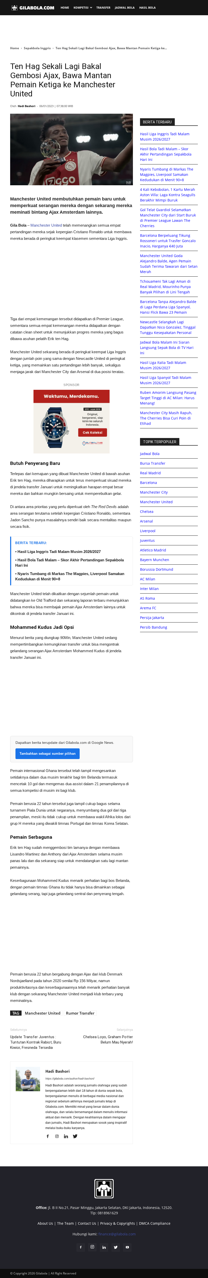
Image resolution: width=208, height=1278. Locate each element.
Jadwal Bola (150, 453)
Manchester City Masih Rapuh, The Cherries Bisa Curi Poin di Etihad (166, 418)
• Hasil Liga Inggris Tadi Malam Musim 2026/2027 (58, 551)
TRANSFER (103, 7)
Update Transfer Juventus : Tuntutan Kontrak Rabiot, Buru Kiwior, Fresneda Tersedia (35, 1042)
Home (14, 48)
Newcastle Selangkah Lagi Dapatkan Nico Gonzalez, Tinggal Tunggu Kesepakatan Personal (168, 327)
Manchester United (46, 225)
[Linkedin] (68, 1137)
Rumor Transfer (80, 1013)
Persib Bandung (153, 627)
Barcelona (148, 482)
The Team (65, 1223)
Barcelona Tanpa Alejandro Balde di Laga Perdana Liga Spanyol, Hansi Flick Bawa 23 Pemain (168, 307)
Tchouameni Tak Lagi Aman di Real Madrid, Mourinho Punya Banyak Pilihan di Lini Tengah (165, 286)
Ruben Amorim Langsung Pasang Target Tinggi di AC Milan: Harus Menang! (168, 398)
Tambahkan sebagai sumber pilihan (48, 753)
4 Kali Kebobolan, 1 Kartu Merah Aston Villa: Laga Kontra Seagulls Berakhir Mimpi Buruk (167, 195)
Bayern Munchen (154, 559)
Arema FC (148, 608)
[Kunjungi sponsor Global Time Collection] (71, 421)
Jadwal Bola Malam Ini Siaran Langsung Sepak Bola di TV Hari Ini (167, 347)
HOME (65, 7)
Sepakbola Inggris (37, 48)
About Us (45, 1223)
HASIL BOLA (147, 7)
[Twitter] (77, 1137)
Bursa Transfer (152, 463)
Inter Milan (149, 588)
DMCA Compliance (154, 1223)
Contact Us (87, 1223)
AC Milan (147, 579)
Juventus (147, 540)
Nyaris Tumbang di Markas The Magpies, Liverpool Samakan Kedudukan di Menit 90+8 (166, 174)
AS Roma (147, 598)
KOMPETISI (81, 7)
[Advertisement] (104, 30)
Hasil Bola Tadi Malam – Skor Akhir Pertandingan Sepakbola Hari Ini (166, 154)
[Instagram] (59, 1137)
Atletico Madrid (153, 550)
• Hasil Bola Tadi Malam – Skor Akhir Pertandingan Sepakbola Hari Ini (69, 562)
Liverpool (147, 530)
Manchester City (154, 492)
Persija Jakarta (152, 617)
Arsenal (146, 521)
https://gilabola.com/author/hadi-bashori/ (69, 1078)
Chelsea (146, 511)
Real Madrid (150, 472)
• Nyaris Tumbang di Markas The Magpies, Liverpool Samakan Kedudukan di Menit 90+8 (69, 576)
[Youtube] (127, 1247)
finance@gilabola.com (117, 1234)
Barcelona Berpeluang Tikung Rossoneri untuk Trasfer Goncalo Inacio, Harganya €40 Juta (168, 240)
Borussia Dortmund (156, 569)
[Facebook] (49, 1137)
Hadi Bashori (26, 106)
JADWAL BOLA (125, 7)
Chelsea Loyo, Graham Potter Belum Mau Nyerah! (108, 1040)
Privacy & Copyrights (117, 1223)
